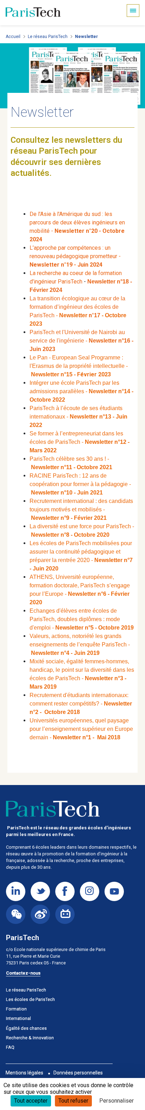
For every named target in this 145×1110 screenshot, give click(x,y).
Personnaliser (116, 1100)
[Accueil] (33, 13)
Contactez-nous (23, 973)
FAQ (10, 1047)
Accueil (13, 36)
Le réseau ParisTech (48, 36)
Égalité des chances (26, 1028)
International (18, 1018)
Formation (16, 1009)
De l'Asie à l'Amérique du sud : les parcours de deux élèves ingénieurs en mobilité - (77, 222)
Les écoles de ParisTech (30, 999)
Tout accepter (31, 1100)
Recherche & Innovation (30, 1037)
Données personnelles (78, 1073)
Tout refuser (73, 1100)
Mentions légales (24, 1073)
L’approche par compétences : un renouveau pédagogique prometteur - (75, 256)
